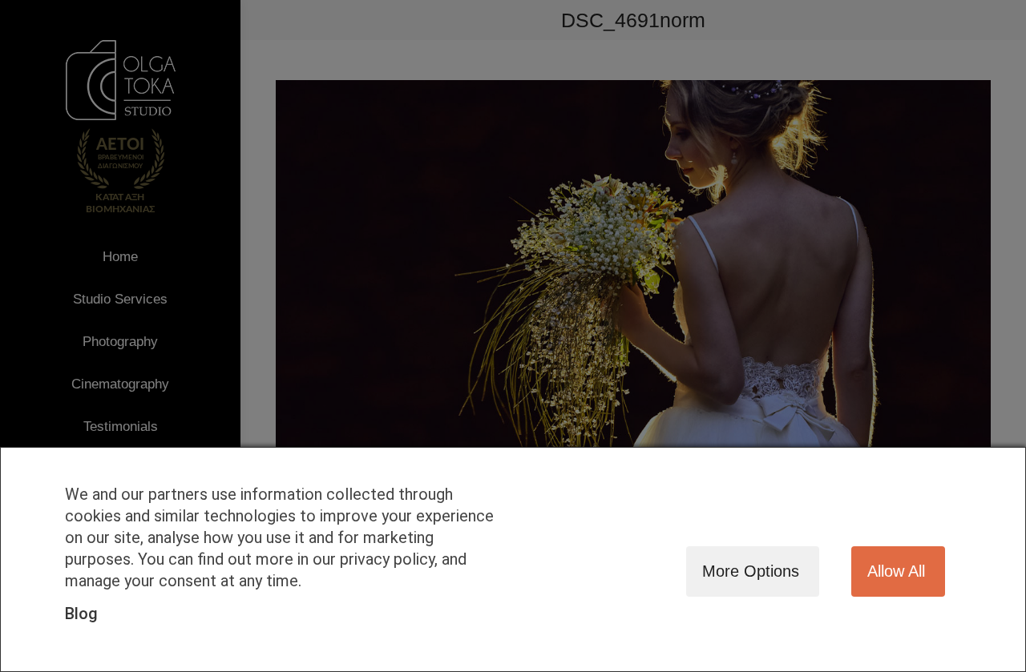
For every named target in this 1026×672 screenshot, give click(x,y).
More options (750, 571)
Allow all (896, 571)
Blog (81, 613)
